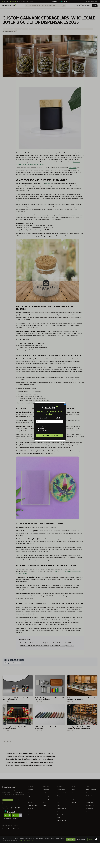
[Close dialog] (65, 404)
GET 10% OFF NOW (50, 435)
